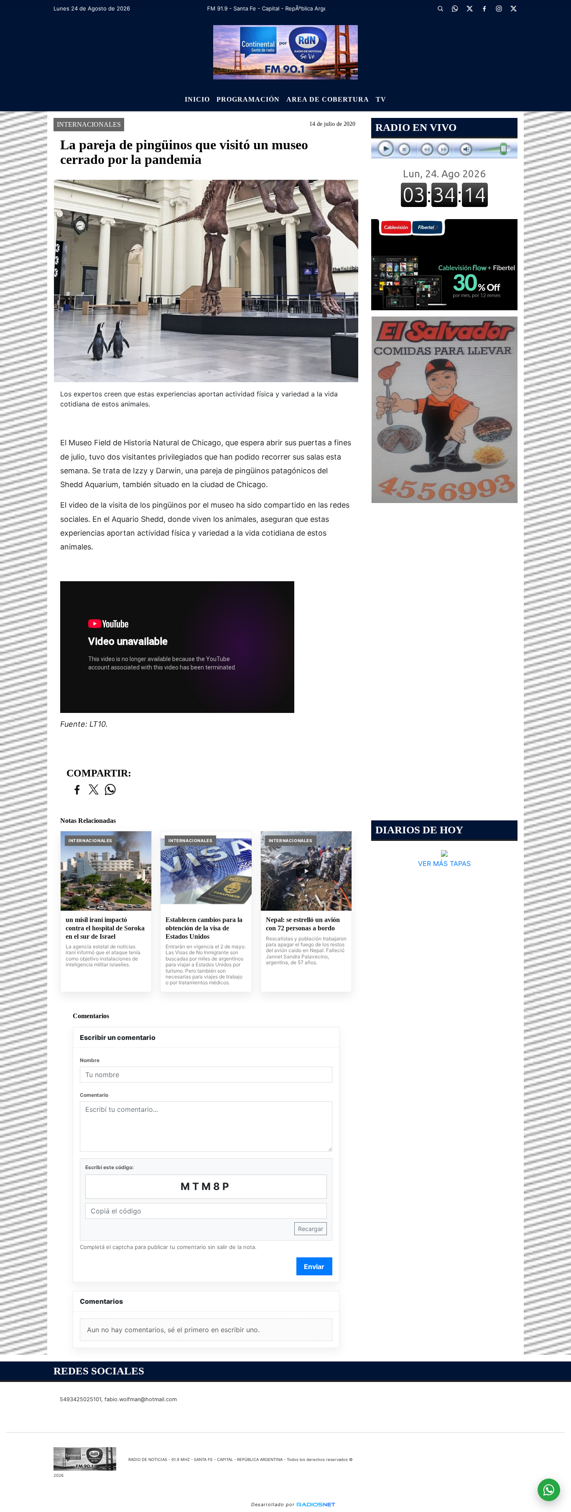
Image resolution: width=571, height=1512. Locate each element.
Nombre (89, 1060)
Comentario (94, 1095)
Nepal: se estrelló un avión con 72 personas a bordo (303, 924)
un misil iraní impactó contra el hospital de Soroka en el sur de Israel (105, 928)
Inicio (197, 99)
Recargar (310, 1228)
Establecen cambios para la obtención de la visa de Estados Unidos (204, 928)
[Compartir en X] (93, 790)
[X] (469, 8)
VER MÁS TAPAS (444, 863)
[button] (440, 8)
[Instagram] (499, 8)
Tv (381, 99)
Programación (248, 99)
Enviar (314, 1266)
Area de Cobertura (327, 99)
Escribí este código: (109, 1167)
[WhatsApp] (455, 8)
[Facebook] (484, 8)
